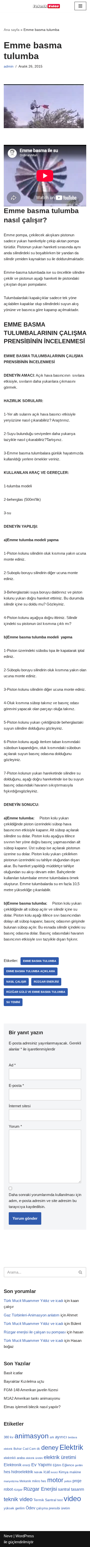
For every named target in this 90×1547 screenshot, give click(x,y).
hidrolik (38, 1472)
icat (47, 1471)
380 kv (9, 1437)
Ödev (30, 1508)
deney (49, 1447)
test (60, 1500)
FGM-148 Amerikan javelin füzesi (31, 1390)
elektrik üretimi (60, 1457)
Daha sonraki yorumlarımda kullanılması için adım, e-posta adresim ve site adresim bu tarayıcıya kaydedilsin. (45, 1201)
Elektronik (13, 1464)
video (72, 1498)
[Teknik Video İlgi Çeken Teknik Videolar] (45, 5)
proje (77, 1480)
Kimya (63, 1472)
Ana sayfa (12, 30)
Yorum (15, 1126)
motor (55, 1479)
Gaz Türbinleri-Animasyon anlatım (32, 1315)
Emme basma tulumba (39, 960)
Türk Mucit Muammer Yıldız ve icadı (33, 1300)
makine (75, 1472)
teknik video (18, 1499)
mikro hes (39, 1481)
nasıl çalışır (16, 981)
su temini (13, 1002)
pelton (68, 1481)
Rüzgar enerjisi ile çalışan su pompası (35, 1332)
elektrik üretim (34, 1458)
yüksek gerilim (14, 1508)
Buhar (18, 1449)
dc (38, 1449)
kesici (54, 1472)
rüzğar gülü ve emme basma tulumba (35, 991)
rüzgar (18, 1489)
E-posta (16, 1085)
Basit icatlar (13, 1373)
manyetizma (11, 1481)
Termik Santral (45, 1500)
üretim (65, 1508)
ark (52, 1437)
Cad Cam (29, 1449)
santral (64, 1489)
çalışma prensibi (48, 1508)
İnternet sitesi (19, 1106)
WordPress (25, 1536)
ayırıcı (61, 1436)
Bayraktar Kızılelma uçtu (24, 1381)
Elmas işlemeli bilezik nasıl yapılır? (32, 1407)
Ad (12, 1065)
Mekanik (25, 1481)
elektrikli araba (14, 1458)
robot (8, 1489)
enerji (26, 1465)
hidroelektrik (22, 1471)
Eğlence (68, 1465)
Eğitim (57, 1465)
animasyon (31, 1436)
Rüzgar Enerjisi (46, 981)
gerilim (79, 1465)
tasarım (77, 1489)
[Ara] (80, 1272)
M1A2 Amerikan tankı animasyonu (32, 1398)
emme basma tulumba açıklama (30, 971)
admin (9, 66)
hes (7, 1471)
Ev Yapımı (41, 1464)
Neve (8, 1536)
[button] (80, 6)
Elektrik (71, 1447)
